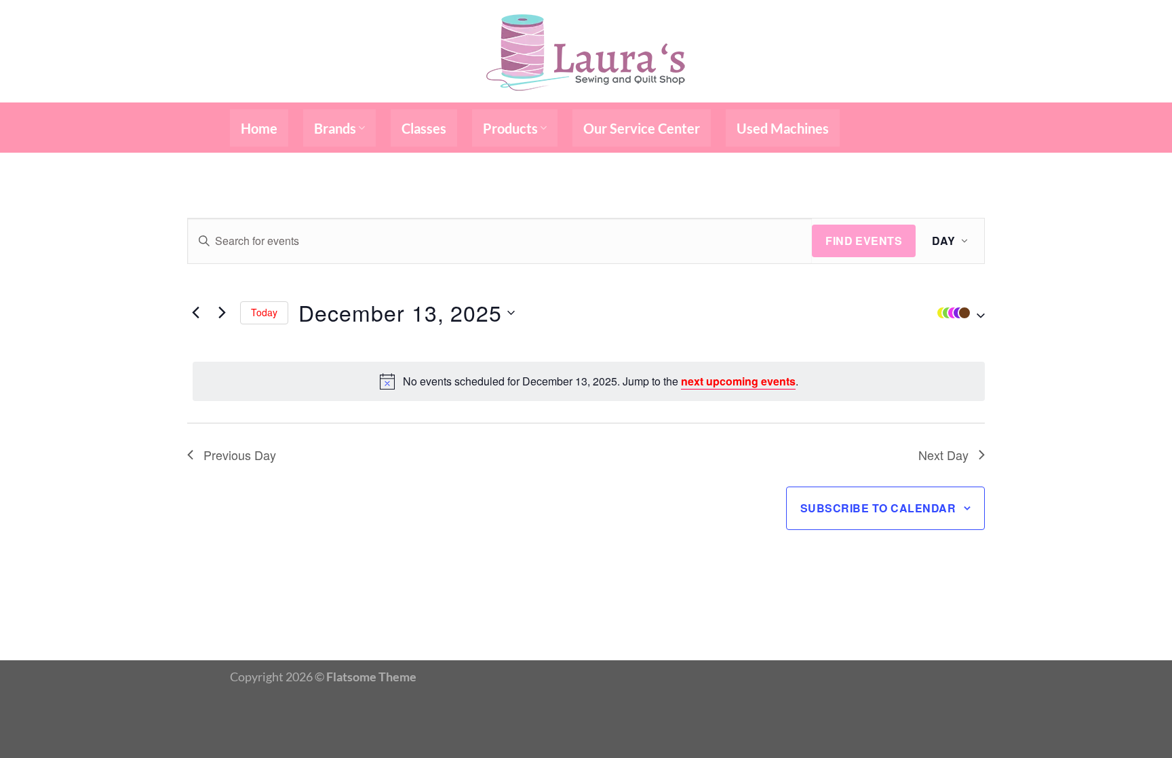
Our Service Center (641, 128)
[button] (958, 313)
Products (510, 128)
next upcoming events (738, 381)
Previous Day (239, 454)
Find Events (863, 240)
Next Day (943, 454)
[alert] (589, 381)
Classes (424, 128)
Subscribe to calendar (878, 508)
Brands (335, 128)
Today (264, 312)
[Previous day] (195, 313)
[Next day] (222, 313)
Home (259, 128)
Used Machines (783, 128)
